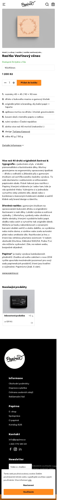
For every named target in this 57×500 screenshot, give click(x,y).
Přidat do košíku (29, 82)
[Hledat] (47, 4)
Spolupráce (14, 416)
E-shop (12, 412)
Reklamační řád (17, 397)
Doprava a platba (18, 388)
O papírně (14, 420)
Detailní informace (11, 145)
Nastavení (28, 485)
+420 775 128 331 (18, 444)
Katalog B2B (15, 425)
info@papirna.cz (17, 440)
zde (29, 480)
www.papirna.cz (10, 273)
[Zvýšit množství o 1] (13, 82)
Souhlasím (28, 492)
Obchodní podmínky (19, 384)
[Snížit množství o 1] (5, 82)
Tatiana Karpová (21, 131)
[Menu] (4, 4)
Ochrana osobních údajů (21, 392)
